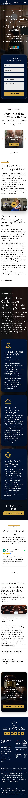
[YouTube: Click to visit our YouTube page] (12, 733)
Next (25, 138)
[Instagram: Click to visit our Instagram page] (19, 733)
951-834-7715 (6, 747)
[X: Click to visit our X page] (8, 733)
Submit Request (14, 93)
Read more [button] (6, 563)
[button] (18, 3)
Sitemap (6, 790)
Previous (2, 138)
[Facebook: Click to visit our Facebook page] (5, 733)
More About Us (6, 280)
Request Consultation (14, 513)
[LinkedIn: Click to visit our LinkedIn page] (15, 733)
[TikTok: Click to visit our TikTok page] (22, 733)
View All (13, 153)
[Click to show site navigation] (25, 2)
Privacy (11, 790)
